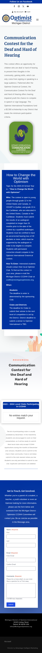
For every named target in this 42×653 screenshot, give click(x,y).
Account (7, 641)
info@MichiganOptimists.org (21, 626)
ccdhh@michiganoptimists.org (20, 280)
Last (7, 541)
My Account (18, 12)
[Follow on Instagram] (19, 6)
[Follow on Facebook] (14, 6)
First (7, 532)
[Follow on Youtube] (28, 6)
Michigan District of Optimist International (21, 620)
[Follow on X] (23, 6)
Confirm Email (11, 564)
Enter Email (10, 556)
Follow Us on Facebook (21, 2)
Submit (10, 604)
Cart (28, 12)
